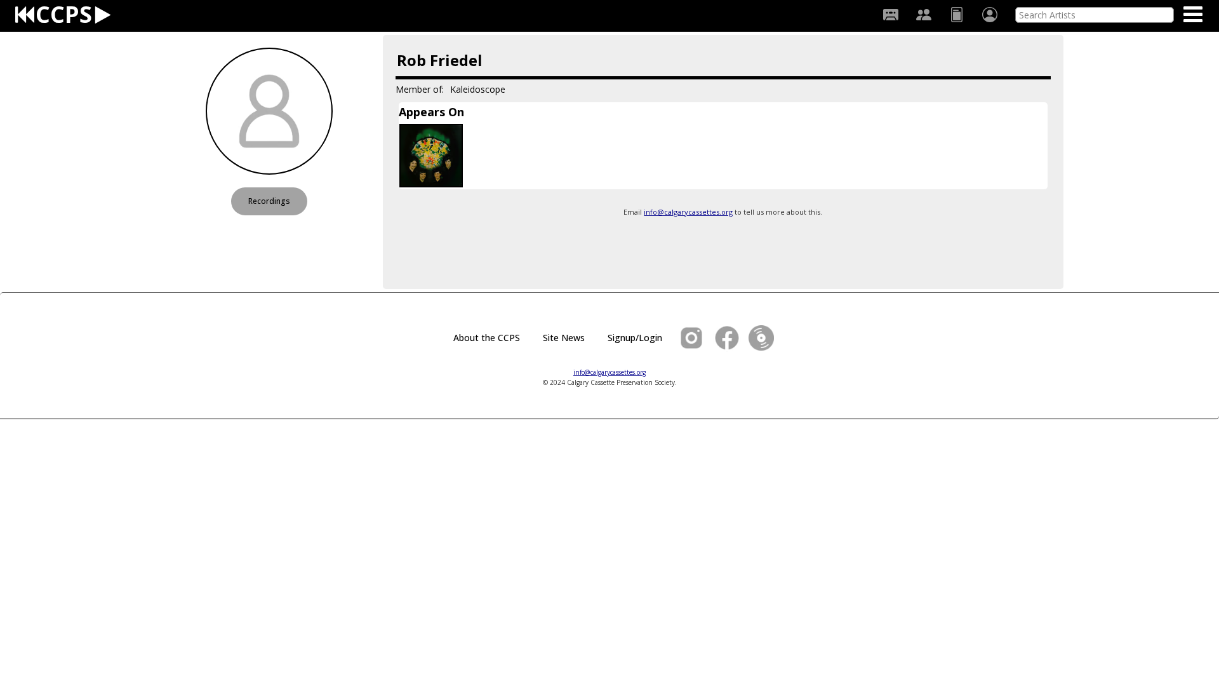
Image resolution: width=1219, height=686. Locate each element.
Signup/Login (635, 338)
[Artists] (923, 14)
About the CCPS (486, 338)
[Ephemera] (956, 14)
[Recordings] (890, 14)
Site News (564, 338)
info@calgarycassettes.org (688, 212)
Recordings (269, 201)
